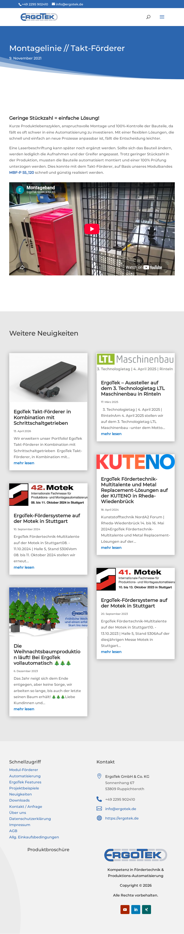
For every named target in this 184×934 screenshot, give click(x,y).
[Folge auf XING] (146, 909)
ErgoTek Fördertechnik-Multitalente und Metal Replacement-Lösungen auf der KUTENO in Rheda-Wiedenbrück (134, 490)
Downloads (19, 800)
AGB (13, 831)
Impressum (19, 825)
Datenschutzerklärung (30, 819)
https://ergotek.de (122, 818)
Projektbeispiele (24, 788)
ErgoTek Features (25, 782)
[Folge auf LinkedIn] (135, 909)
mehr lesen (24, 463)
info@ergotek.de (120, 809)
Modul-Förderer (23, 770)
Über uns (17, 813)
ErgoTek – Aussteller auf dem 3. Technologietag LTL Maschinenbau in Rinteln (133, 388)
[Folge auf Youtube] (124, 909)
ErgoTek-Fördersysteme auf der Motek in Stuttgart (47, 518)
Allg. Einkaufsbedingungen (34, 837)
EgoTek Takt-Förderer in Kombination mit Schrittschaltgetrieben (42, 417)
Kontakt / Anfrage (25, 806)
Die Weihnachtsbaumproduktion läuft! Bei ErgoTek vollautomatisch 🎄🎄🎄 (47, 654)
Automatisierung (25, 776)
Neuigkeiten (20, 794)
